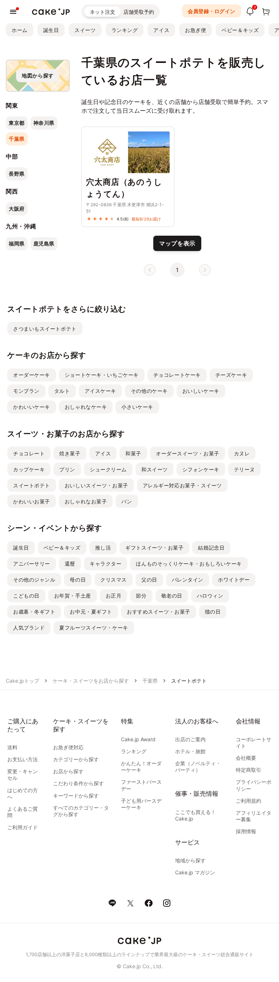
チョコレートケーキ (177, 375)
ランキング (125, 30)
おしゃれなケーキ (86, 407)
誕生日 (51, 30)
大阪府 (17, 208)
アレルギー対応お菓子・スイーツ (182, 485)
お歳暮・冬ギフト (34, 611)
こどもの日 (26, 595)
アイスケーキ (100, 391)
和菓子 (133, 453)
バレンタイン (187, 579)
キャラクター (105, 563)
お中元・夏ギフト (91, 611)
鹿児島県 (43, 243)
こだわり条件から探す (78, 783)
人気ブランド (29, 627)
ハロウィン (210, 595)
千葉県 (17, 139)
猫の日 (213, 611)
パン (126, 501)
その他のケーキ (149, 391)
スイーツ (85, 30)
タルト (62, 391)
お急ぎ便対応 (68, 747)
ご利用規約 (248, 801)
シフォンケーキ (200, 469)
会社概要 (246, 758)
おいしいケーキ (200, 391)
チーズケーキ (231, 375)
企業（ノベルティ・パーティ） (198, 766)
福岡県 (17, 243)
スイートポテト (31, 485)
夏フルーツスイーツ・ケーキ (93, 627)
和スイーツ (154, 469)
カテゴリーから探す (76, 759)
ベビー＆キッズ (240, 30)
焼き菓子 (69, 453)
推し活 (103, 547)
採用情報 (246, 831)
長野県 (17, 174)
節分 (141, 595)
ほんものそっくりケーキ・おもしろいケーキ (189, 563)
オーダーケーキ (31, 375)
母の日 (78, 579)
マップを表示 (177, 243)
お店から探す (68, 771)
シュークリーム (108, 469)
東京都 (17, 123)
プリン (67, 469)
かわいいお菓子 (31, 501)
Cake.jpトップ (22, 681)
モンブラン (26, 391)
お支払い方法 (22, 759)
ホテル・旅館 (190, 751)
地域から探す (190, 860)
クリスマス (113, 579)
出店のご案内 (190, 739)
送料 (12, 747)
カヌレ (242, 453)
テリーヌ (244, 469)
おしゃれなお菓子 (86, 501)
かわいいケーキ (31, 407)
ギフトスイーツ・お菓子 (154, 547)
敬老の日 (171, 595)
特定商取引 (248, 770)
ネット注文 (102, 12)
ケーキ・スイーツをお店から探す (91, 681)
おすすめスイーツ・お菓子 (158, 611)
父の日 (149, 579)
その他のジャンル (34, 579)
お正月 (114, 595)
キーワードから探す (76, 796)
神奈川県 (43, 123)
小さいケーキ (137, 407)
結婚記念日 (211, 547)
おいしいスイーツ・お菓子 (96, 485)
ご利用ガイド (22, 827)
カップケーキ (29, 469)
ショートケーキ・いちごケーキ (102, 375)
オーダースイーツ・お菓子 (187, 453)
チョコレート (29, 453)
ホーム (20, 30)
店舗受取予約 (139, 12)
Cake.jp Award (138, 739)
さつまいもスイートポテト (45, 329)
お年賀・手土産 (72, 595)
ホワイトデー (234, 579)
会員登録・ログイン (211, 11)
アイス (161, 30)
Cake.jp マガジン (195, 872)
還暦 (70, 563)
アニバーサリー (31, 563)
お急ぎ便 (195, 30)
